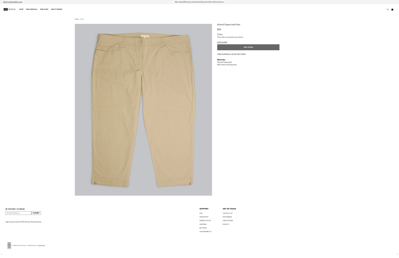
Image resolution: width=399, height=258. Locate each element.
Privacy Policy (41, 245)
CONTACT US (227, 213)
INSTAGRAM (227, 217)
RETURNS (203, 228)
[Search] (387, 9)
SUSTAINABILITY (206, 231)
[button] (392, 9)
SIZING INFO (204, 217)
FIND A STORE (228, 220)
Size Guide (222, 42)
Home (77, 19)
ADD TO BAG (248, 47)
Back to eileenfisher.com (12, 2)
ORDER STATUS (205, 220)
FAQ (201, 213)
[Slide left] (1, 254)
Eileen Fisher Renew (22, 245)
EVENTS (226, 224)
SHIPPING (203, 224)
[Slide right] (397, 254)
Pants (82, 19)
